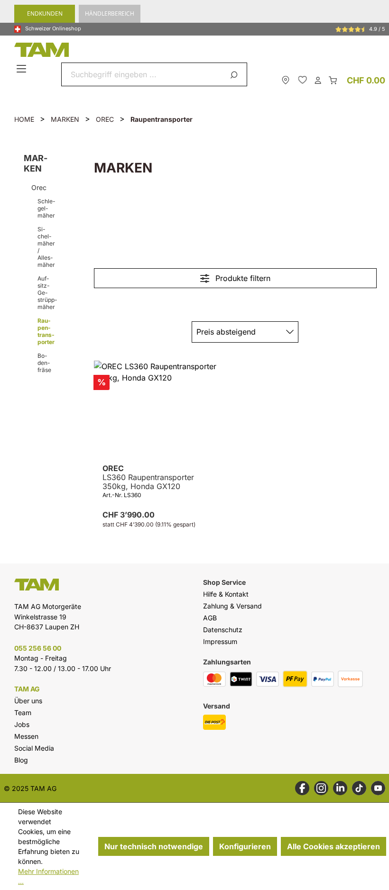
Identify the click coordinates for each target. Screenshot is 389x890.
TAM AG (27, 689)
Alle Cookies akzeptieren (333, 846)
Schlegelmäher (46, 208)
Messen (26, 736)
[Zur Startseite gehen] (197, 50)
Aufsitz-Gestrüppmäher (46, 292)
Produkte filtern (241, 278)
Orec (38, 187)
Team (22, 712)
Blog (21, 760)
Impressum (220, 641)
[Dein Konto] (318, 79)
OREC (148, 477)
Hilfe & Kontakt (226, 594)
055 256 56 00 (37, 648)
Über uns (28, 701)
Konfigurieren (245, 846)
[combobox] (143, 74)
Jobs (21, 724)
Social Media (34, 748)
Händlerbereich (109, 13)
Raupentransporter (46, 331)
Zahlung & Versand (232, 606)
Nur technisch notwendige (153, 846)
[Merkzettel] (302, 80)
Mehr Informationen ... (48, 876)
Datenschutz (222, 630)
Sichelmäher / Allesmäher (46, 247)
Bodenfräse (44, 362)
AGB (210, 618)
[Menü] (22, 69)
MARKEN (35, 163)
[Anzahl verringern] (102, 545)
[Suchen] (235, 74)
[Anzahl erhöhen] (201, 545)
